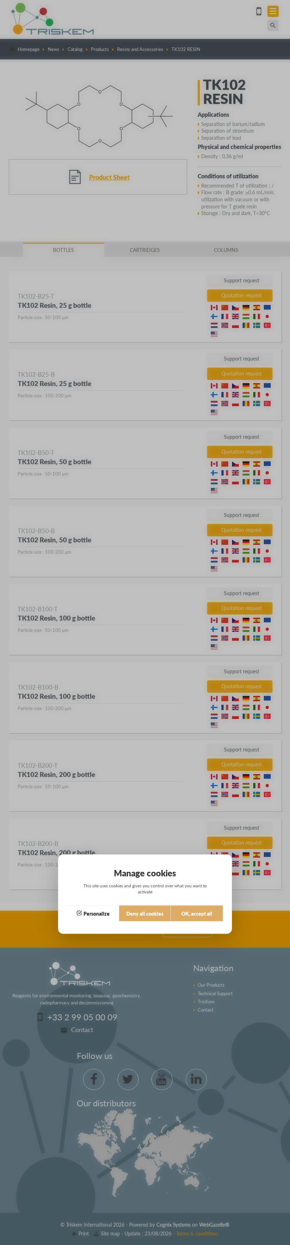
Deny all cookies (144, 913)
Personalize (96, 913)
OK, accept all (196, 913)
